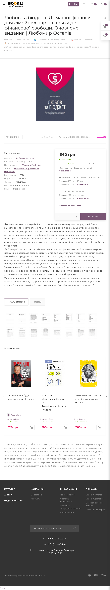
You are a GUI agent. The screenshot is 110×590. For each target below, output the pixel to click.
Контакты (35, 499)
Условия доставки (95, 499)
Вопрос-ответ (67, 512)
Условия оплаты (94, 495)
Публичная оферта (95, 509)
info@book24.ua (57, 544)
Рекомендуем (12, 348)
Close (3, 588)
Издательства (13, 500)
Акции (8, 495)
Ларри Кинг (16, 415)
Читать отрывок (16, 302)
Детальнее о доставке (70, 205)
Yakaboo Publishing (31, 165)
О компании (36, 495)
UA (76, 4)
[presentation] (3, 396)
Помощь (91, 489)
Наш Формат (80, 419)
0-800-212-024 (55, 539)
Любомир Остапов (25, 158)
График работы (67, 495)
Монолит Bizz (13, 419)
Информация (68, 489)
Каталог (9, 489)
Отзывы (38, 302)
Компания (37, 489)
